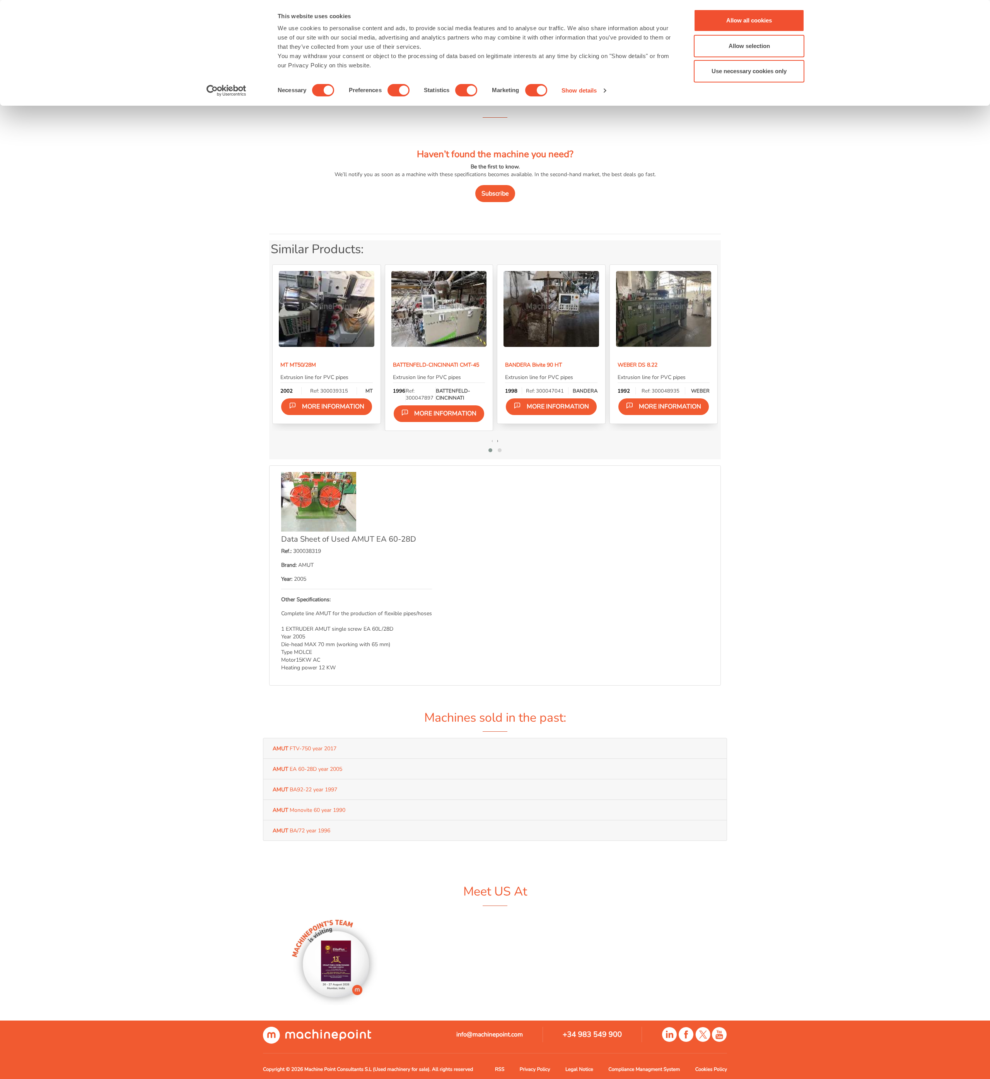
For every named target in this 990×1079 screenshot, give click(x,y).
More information (333, 406)
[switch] (398, 90)
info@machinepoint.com (489, 1034)
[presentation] (492, 440)
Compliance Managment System (644, 1069)
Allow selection (749, 46)
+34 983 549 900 (592, 1034)
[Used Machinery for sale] (317, 1034)
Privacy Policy (535, 1069)
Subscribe (495, 193)
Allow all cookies (749, 20)
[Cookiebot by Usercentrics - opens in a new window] (226, 90)
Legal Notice (579, 1069)
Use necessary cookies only (749, 71)
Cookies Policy (711, 1069)
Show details (579, 90)
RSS (499, 1069)
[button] (490, 450)
